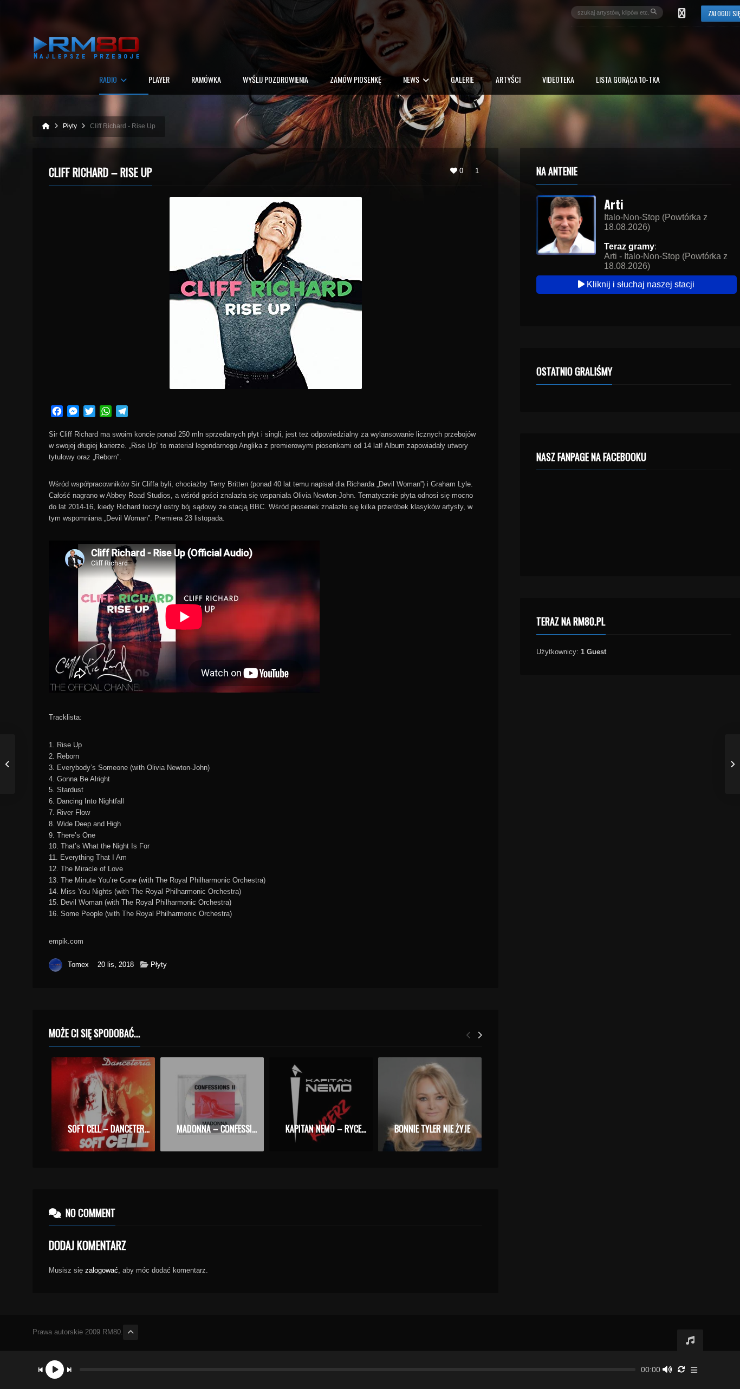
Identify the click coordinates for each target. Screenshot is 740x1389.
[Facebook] (682, 12)
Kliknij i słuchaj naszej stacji (639, 284)
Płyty (159, 964)
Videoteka (558, 80)
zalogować (101, 1270)
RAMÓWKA (206, 80)
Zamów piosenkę (355, 80)
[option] (103, 1104)
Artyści (508, 80)
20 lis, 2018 (116, 964)
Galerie (462, 80)
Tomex (78, 964)
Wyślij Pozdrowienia (275, 80)
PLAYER (159, 80)
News (411, 80)
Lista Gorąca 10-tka (628, 80)
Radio (108, 80)
